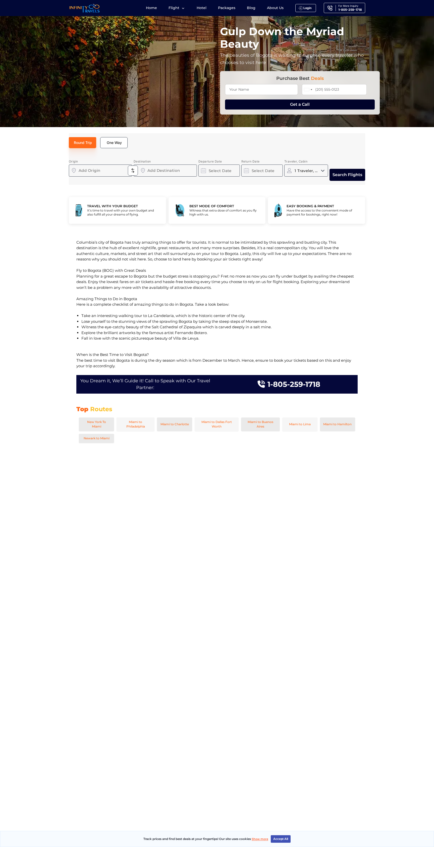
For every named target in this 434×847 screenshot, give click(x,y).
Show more (260, 839)
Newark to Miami (97, 438)
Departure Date (210, 161)
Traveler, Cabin (295, 161)
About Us (275, 8)
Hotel (201, 8)
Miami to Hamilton (337, 424)
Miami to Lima (300, 424)
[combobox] (100, 171)
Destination (142, 161)
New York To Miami (96, 424)
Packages (226, 8)
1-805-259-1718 (293, 384)
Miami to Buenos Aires (260, 424)
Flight (174, 8)
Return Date (250, 161)
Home (151, 8)
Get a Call (300, 104)
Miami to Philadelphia (135, 424)
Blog (251, 8)
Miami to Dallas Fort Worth (216, 424)
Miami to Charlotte (174, 424)
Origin (73, 161)
